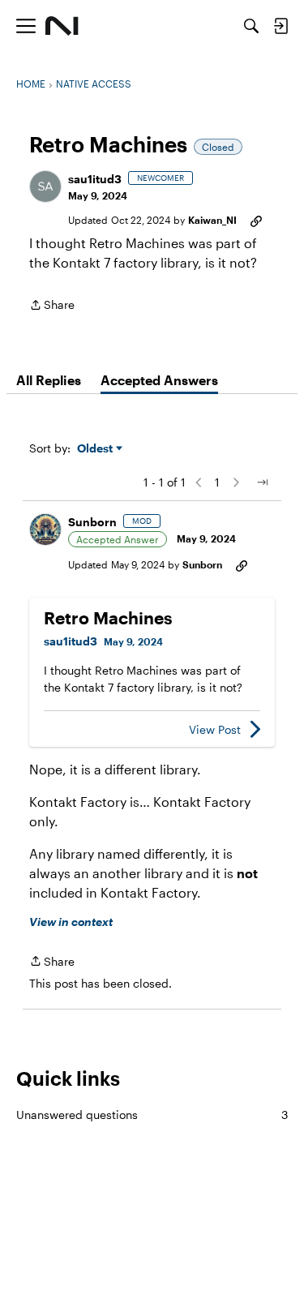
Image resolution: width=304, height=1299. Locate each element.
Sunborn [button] (92, 522)
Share (52, 306)
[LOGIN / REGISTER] (280, 26)
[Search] (251, 26)
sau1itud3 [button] (95, 179)
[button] (45, 186)
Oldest (96, 449)
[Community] (62, 25)
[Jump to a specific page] (262, 482)
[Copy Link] (256, 219)
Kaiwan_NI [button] (212, 219)
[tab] (48, 380)
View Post (215, 729)
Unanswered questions (152, 1114)
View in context (71, 921)
